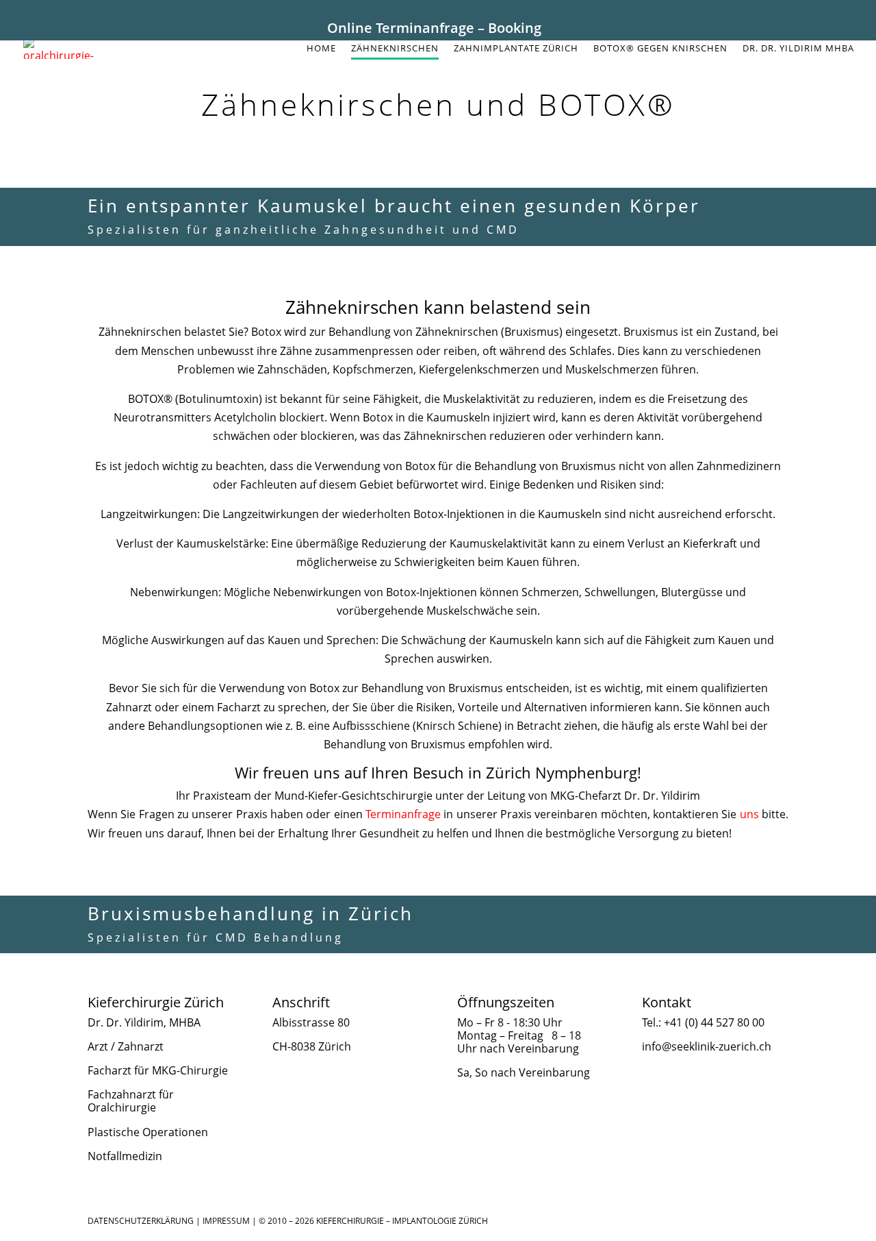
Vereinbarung (543, 1048)
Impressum (226, 1221)
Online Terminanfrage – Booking (434, 28)
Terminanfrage (403, 814)
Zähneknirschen (395, 48)
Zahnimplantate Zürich (516, 48)
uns (749, 814)
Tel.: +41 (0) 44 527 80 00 (703, 1022)
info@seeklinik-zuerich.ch (706, 1046)
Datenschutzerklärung (141, 1221)
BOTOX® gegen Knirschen (660, 48)
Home (321, 48)
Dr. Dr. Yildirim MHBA (798, 48)
